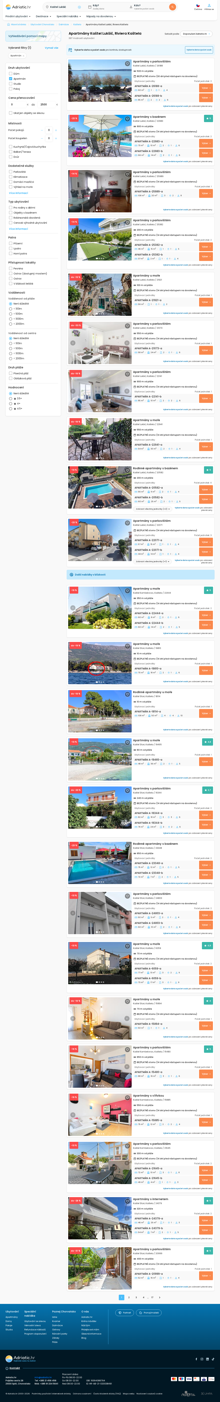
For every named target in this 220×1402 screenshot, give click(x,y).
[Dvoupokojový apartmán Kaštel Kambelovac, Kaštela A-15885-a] (140, 1114)
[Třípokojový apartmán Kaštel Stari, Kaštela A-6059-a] (100, 963)
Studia (9, 1329)
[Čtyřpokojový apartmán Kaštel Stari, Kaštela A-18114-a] (100, 711)
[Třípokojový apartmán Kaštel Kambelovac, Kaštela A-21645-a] (100, 1163)
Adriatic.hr (86, 1317)
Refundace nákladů (35, 1329)
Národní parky (59, 1333)
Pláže (54, 1342)
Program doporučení (35, 1333)
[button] (62, 7)
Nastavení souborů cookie (149, 1393)
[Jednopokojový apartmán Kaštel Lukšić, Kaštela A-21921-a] (140, 294)
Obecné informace (91, 1333)
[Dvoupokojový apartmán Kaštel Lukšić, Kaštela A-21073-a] (140, 342)
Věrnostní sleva (32, 1325)
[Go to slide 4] (103, 506)
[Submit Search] (172, 6)
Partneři (127, 1312)
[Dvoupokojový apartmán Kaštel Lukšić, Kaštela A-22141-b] (140, 391)
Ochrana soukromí (82, 1393)
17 (152, 1297)
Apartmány (12, 1317)
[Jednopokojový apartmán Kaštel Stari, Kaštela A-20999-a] (140, 1268)
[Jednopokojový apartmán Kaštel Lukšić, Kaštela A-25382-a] (100, 239)
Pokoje (9, 1325)
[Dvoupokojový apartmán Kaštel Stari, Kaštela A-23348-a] (100, 863)
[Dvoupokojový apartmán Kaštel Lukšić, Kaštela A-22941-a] (140, 439)
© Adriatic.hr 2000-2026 (18, 1393)
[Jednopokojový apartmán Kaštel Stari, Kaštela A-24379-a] (100, 1218)
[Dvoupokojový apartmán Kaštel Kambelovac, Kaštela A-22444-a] (100, 608)
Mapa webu (128, 1393)
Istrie (54, 1317)
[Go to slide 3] (101, 99)
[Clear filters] (23, 56)
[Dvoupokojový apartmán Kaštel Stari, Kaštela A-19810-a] (140, 663)
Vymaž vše (51, 48)
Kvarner (56, 1321)
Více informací (18, 193)
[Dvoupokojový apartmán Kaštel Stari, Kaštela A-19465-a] (100, 759)
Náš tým (85, 1325)
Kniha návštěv (88, 1321)
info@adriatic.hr (43, 1377)
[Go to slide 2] (99, 99)
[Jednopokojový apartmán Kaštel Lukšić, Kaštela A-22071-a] (100, 540)
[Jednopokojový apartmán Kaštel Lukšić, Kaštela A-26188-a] (100, 80)
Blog (83, 1337)
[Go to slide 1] (97, 99)
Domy (9, 1321)
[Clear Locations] (79, 7)
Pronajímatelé (151, 1312)
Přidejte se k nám (90, 1329)
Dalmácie (57, 1325)
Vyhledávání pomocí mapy (27, 36)
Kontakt (15, 1368)
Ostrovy (56, 1329)
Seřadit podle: (172, 33)
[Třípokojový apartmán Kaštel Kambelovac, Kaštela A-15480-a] (140, 1066)
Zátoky (55, 1337)
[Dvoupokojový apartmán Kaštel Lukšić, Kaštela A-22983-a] (100, 136)
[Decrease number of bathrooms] (42, 130)
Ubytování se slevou (35, 1321)
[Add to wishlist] (127, 63)
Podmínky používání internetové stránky (51, 1393)
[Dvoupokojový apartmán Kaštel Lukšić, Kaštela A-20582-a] (100, 487)
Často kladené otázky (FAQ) (107, 1393)
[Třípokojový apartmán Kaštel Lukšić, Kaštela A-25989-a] (100, 191)
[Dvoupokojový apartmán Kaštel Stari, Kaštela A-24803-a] (100, 913)
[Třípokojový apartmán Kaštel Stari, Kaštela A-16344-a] (100, 807)
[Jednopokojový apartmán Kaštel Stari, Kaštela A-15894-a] (140, 1018)
